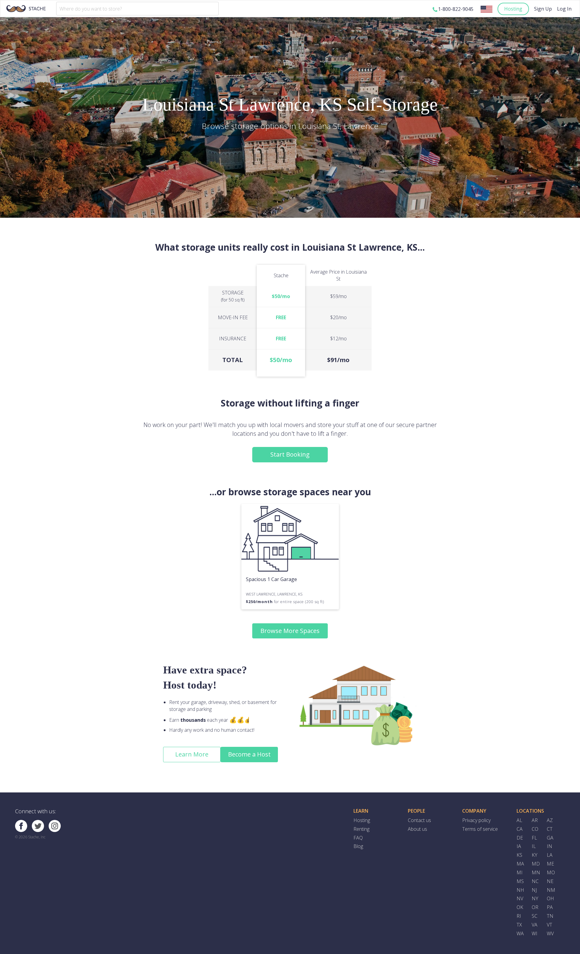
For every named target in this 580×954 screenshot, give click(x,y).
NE (550, 881)
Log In (564, 8)
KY (534, 855)
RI (519, 916)
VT (549, 924)
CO (535, 829)
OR (535, 907)
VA (534, 924)
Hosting (513, 8)
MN (536, 872)
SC (534, 916)
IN (549, 846)
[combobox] (137, 8)
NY (535, 898)
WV (550, 933)
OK (520, 907)
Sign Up (543, 8)
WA (520, 933)
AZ (550, 820)
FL (534, 837)
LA (550, 855)
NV (520, 898)
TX (519, 924)
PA (550, 907)
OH (550, 898)
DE (520, 837)
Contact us (419, 820)
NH (520, 890)
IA (519, 846)
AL (519, 820)
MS (520, 881)
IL (534, 846)
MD (536, 863)
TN (550, 916)
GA (550, 837)
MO (551, 872)
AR (535, 820)
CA (520, 829)
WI (534, 933)
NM (551, 890)
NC (535, 881)
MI (520, 872)
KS (519, 855)
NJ (534, 890)
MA (520, 863)
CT (550, 829)
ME (550, 863)
